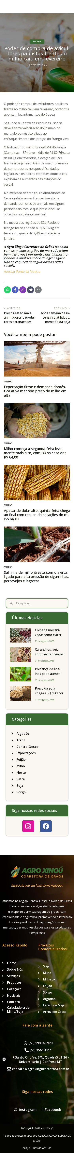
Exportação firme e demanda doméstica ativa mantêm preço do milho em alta (35, 391)
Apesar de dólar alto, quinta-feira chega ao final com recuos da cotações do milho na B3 (37, 515)
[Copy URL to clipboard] (22, 289)
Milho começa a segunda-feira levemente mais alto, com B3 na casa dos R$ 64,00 (35, 453)
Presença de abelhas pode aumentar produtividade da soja (48, 676)
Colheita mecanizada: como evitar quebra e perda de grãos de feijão (48, 637)
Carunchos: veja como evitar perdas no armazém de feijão (49, 656)
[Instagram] (28, 826)
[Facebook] (46, 826)
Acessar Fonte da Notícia (22, 271)
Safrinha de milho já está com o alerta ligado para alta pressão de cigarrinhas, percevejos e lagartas (36, 576)
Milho (37, 41)
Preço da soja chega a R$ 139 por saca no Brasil (49, 693)
